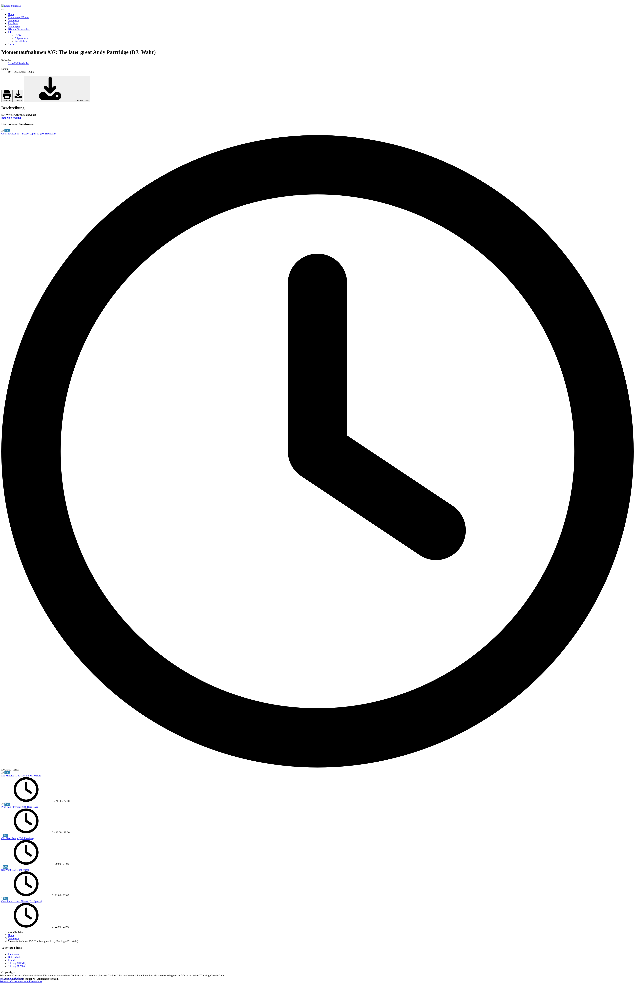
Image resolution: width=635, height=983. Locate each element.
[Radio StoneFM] (11, 5)
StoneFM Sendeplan (18, 63)
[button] (10, 32)
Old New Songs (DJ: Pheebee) (17, 838)
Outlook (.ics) (81, 100)
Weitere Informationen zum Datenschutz (21, 981)
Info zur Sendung (11, 117)
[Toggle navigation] (2, 9)
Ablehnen (18, 978)
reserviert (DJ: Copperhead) (15, 869)
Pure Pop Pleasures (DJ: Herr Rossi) (20, 807)
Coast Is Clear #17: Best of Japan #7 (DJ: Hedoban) (28, 133)
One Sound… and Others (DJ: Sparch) (21, 901)
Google (18, 100)
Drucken (7, 100)
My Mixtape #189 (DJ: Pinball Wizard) (21, 775)
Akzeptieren (6, 978)
